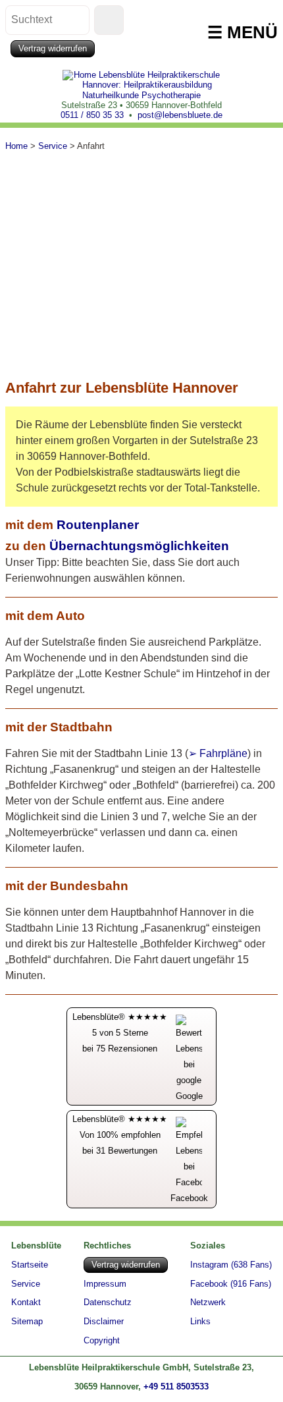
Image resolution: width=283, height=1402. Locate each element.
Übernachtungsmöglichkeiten (139, 546)
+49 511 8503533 (176, 1386)
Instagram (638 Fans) (231, 1265)
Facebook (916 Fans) (230, 1284)
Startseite (29, 1265)
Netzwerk (208, 1303)
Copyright (102, 1341)
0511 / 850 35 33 (92, 115)
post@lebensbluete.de (180, 115)
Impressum (105, 1284)
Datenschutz (108, 1303)
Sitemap (27, 1322)
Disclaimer (104, 1322)
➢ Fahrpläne (217, 753)
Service (25, 1284)
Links (200, 1322)
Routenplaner (98, 525)
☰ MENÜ (242, 32)
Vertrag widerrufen (52, 48)
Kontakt (26, 1303)
